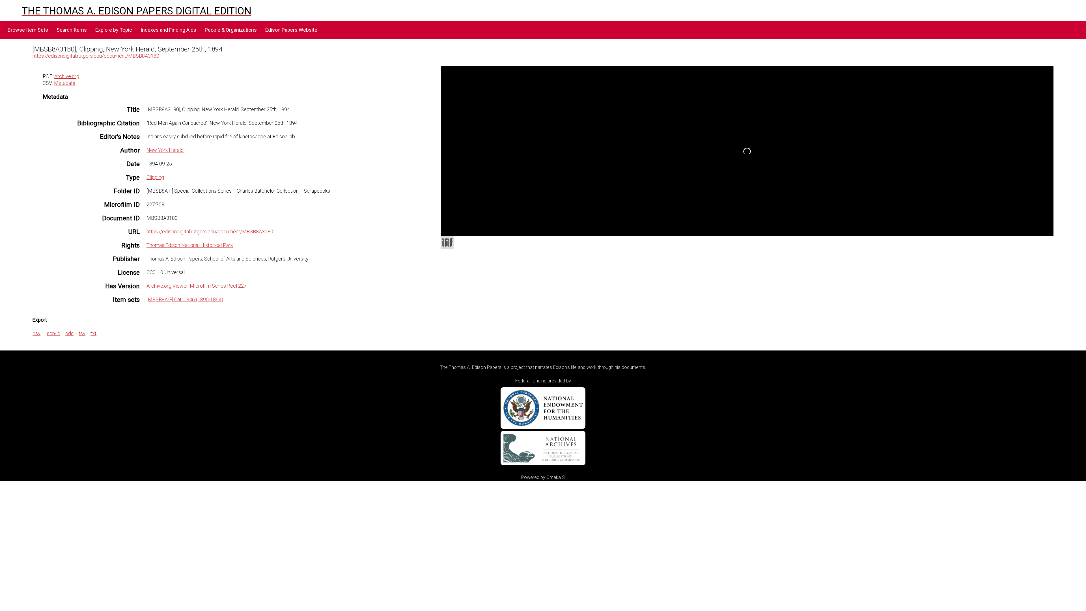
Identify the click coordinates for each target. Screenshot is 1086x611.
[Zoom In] (469, 97)
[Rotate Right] (489, 97)
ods (69, 333)
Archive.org (66, 76)
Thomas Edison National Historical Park (189, 245)
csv (36, 333)
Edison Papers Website (291, 30)
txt (93, 333)
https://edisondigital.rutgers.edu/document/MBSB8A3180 (96, 56)
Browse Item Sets (28, 30)
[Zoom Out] (479, 97)
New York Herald (165, 150)
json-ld (53, 333)
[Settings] (1046, 72)
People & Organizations (231, 30)
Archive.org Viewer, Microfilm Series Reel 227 (196, 286)
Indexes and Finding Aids (168, 30)
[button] (1049, 87)
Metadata (64, 83)
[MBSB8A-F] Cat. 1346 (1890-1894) (184, 299)
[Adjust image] (499, 97)
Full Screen (1041, 228)
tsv (82, 333)
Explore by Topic (113, 30)
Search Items (72, 30)
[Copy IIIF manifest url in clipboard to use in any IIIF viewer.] (447, 242)
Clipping (155, 177)
